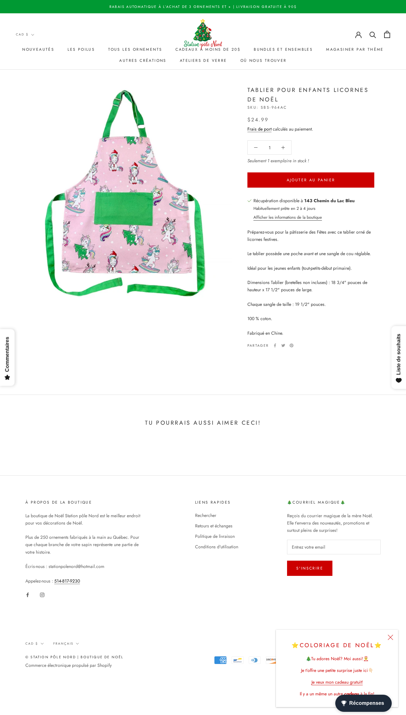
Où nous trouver (263, 60)
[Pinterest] (291, 345)
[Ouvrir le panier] (387, 34)
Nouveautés (38, 49)
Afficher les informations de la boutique (287, 217)
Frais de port (259, 129)
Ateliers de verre (203, 60)
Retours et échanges (213, 526)
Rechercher (205, 515)
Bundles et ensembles (283, 49)
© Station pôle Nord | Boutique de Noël (74, 657)
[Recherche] (373, 34)
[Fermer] (390, 637)
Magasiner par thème (355, 49)
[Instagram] (42, 594)
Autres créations (142, 60)
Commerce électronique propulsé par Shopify (68, 665)
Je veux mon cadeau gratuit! (337, 682)
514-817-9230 (67, 581)
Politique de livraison (215, 536)
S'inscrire (309, 568)
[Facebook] (275, 345)
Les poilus (81, 49)
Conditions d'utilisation (216, 547)
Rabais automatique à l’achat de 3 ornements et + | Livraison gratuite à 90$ (203, 6)
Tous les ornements (135, 49)
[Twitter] (283, 345)
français (63, 643)
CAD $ (22, 34)
